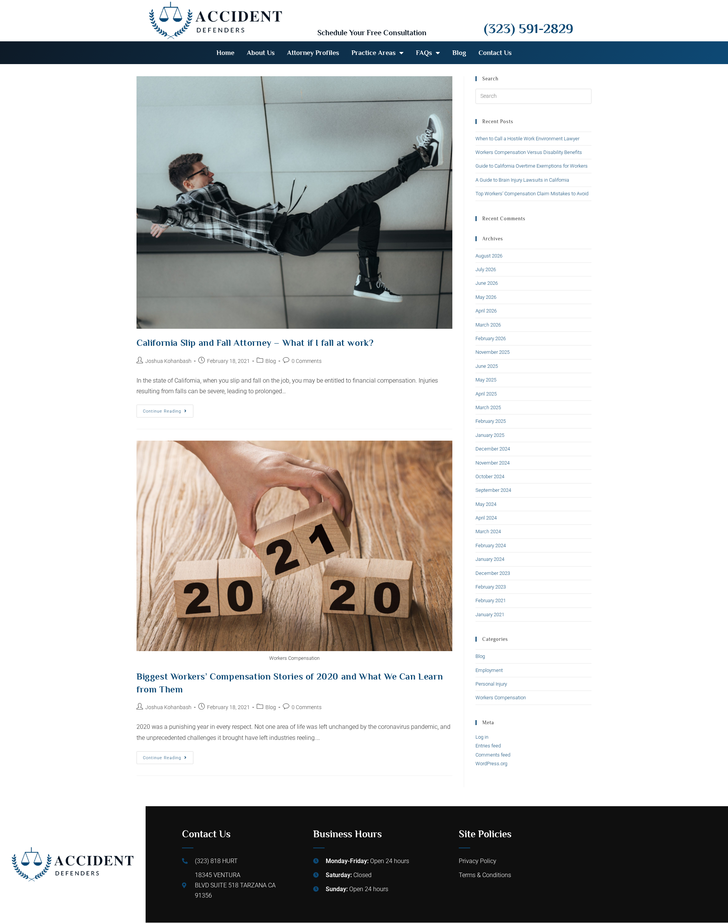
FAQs (424, 53)
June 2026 (486, 283)
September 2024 (493, 490)
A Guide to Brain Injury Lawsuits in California (522, 180)
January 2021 (489, 614)
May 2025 (485, 380)
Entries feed (488, 746)
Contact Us (495, 53)
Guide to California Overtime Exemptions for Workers (531, 166)
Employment (489, 670)
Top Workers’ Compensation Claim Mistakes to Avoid (531, 193)
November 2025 (492, 352)
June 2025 (486, 366)
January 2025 (489, 435)
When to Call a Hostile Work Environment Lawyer (527, 138)
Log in (481, 737)
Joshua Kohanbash (168, 361)
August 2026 (488, 256)
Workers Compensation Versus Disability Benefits (528, 152)
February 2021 (490, 600)
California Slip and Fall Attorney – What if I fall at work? (254, 342)
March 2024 (488, 531)
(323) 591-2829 (528, 28)
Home (225, 53)
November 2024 (492, 463)
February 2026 (490, 338)
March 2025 (488, 407)
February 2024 (490, 545)
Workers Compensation (500, 697)
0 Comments (307, 361)
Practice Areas (373, 53)
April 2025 (486, 394)
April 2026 (486, 311)
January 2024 (489, 559)
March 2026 (488, 325)
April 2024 (486, 518)
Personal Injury (491, 684)
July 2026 (485, 269)
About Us (261, 53)
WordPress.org (491, 763)
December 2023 (492, 573)
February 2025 (490, 421)
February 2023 (490, 587)
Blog (459, 53)
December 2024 (492, 449)
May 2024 (485, 504)
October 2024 (489, 476)
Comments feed (492, 755)
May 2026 (485, 297)
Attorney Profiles (313, 53)
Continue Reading (168, 409)
